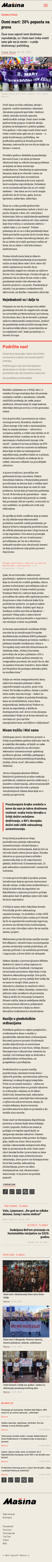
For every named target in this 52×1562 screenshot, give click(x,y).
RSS (5, 1543)
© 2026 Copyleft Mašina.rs (16, 1555)
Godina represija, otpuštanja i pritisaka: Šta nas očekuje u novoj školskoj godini (22, 1424)
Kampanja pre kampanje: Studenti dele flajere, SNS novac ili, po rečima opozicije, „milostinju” (24, 1411)
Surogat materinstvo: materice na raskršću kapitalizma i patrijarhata (24, 564)
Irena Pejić (8, 52)
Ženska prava (9, 14)
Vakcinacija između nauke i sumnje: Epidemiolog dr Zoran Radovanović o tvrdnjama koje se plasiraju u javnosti (24, 1439)
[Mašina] (12, 4)
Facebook (8, 1526)
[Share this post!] (5, 1193)
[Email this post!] (18, 1193)
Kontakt (7, 1517)
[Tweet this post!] (12, 1193)
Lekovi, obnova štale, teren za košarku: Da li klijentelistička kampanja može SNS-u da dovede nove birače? (25, 1455)
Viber (6, 1539)
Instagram (9, 1533)
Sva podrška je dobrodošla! (17, 378)
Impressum (9, 1514)
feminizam (9, 1184)
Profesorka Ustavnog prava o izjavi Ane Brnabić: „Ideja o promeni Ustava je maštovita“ (26, 1469)
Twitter (7, 1529)
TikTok (7, 1536)
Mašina (6, 1301)
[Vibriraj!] (25, 1193)
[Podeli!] (32, 1193)
